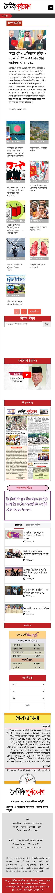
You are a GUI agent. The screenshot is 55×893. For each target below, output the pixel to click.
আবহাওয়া (38, 823)
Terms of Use (34, 844)
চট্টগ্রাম (15, 827)
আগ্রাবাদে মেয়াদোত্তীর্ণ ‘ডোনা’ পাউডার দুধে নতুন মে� (36, 591)
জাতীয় (23, 827)
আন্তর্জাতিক (28, 823)
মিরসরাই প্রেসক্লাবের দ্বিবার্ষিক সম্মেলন (36, 610)
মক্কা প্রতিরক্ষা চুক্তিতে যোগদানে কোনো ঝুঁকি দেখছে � (36, 554)
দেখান (27, 705)
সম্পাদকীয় (28, 830)
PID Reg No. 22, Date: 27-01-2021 (26, 847)
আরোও (27, 625)
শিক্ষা (19, 830)
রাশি (39, 827)
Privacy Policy (19, 844)
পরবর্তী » (34, 311)
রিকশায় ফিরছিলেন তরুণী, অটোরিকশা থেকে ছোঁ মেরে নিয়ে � (35, 572)
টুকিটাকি (32, 827)
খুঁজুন (47, 324)
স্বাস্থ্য (36, 830)
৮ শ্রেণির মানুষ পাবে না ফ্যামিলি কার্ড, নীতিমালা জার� (33, 535)
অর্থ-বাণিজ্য (17, 823)
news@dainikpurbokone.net (30, 840)
